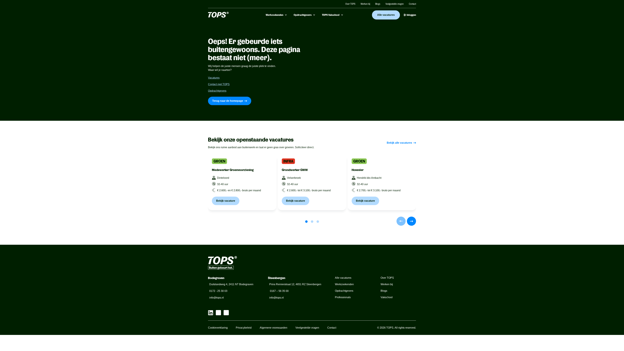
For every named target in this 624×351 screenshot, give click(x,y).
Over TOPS (350, 3)
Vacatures (214, 77)
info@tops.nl (216, 297)
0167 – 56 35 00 (279, 291)
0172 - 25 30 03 (218, 291)
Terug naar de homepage (227, 100)
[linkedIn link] (210, 312)
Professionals (343, 297)
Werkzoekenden (274, 14)
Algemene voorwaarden (273, 327)
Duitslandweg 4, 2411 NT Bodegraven (231, 284)
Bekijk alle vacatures (399, 142)
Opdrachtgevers (303, 14)
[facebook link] (226, 312)
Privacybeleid (244, 327)
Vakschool (387, 297)
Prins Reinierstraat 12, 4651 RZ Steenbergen (295, 284)
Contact (412, 3)
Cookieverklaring (218, 327)
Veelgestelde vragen (394, 3)
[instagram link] (218, 312)
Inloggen (411, 14)
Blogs (377, 3)
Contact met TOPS (219, 84)
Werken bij (365, 3)
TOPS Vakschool (330, 14)
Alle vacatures (386, 14)
